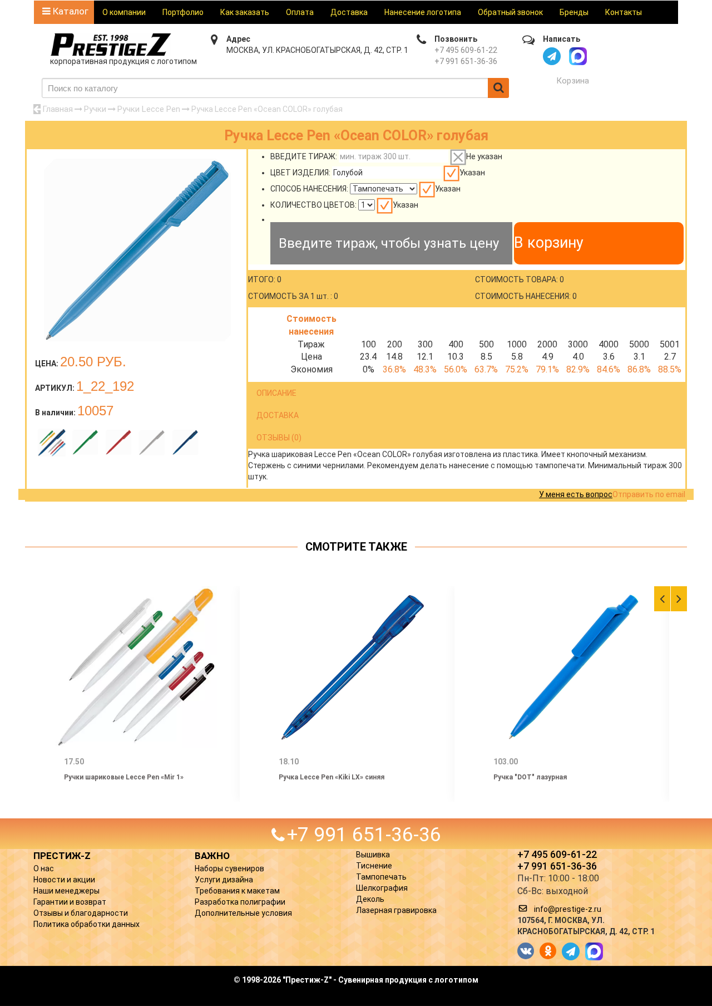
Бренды (574, 12)
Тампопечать (381, 876)
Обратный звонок (510, 12)
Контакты (623, 12)
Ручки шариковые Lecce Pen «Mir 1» (124, 777)
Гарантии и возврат (69, 901)
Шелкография (382, 888)
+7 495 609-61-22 (465, 50)
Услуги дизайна (224, 879)
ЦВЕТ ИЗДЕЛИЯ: (300, 172)
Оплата (300, 12)
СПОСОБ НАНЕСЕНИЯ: (309, 188)
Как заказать (244, 12)
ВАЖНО (212, 855)
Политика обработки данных (86, 924)
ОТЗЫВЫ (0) (278, 437)
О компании (124, 12)
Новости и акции (64, 879)
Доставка (349, 12)
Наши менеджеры (66, 890)
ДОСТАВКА (277, 415)
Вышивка (373, 854)
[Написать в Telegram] (552, 56)
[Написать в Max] (578, 56)
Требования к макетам (237, 890)
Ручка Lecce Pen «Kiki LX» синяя (331, 777)
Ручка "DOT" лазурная (530, 777)
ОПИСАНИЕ (276, 393)
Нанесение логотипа (422, 12)
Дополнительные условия (243, 913)
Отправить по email (648, 494)
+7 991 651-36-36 (465, 61)
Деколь (370, 899)
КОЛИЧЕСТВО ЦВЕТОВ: (313, 204)
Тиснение (374, 865)
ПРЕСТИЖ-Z (62, 855)
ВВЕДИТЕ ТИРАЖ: (303, 156)
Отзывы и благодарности (80, 913)
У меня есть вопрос (575, 494)
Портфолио (183, 12)
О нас (43, 868)
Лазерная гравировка (396, 910)
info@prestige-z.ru (567, 909)
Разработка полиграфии (240, 901)
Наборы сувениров (229, 868)
